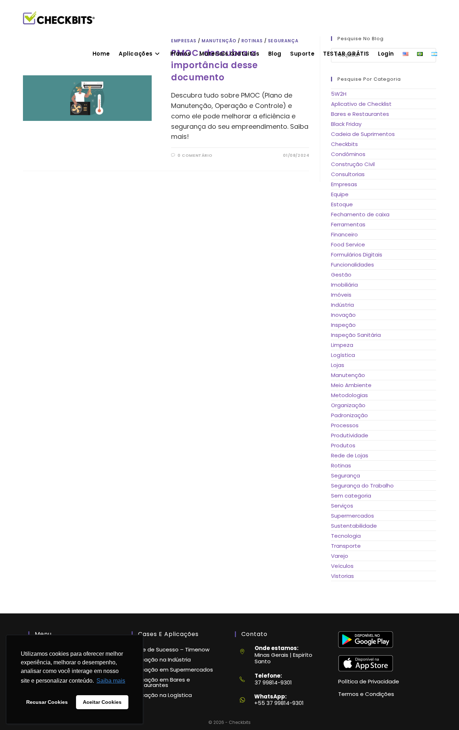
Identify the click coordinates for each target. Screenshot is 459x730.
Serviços (342, 505)
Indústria (342, 305)
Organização (348, 405)
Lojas (337, 365)
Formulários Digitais (356, 254)
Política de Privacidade (368, 681)
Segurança (345, 475)
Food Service (348, 244)
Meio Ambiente (351, 385)
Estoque (342, 204)
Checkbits (344, 144)
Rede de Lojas (349, 455)
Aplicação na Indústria (161, 659)
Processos (345, 425)
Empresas (344, 184)
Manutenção (348, 375)
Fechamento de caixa (360, 214)
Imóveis (341, 294)
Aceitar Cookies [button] (102, 702)
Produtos (343, 445)
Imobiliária (344, 284)
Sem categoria (351, 495)
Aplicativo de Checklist (361, 104)
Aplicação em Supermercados (172, 669)
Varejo (339, 556)
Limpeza (342, 345)
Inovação (343, 315)
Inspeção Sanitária (356, 335)
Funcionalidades (352, 264)
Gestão (341, 274)
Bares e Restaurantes (360, 114)
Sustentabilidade (354, 525)
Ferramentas (348, 224)
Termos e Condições (366, 694)
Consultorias (348, 174)
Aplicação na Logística (162, 695)
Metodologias (349, 395)
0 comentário (195, 155)
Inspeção (343, 325)
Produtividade (349, 435)
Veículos (342, 566)
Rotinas (341, 465)
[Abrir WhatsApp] (441, 711)
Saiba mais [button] (110, 681)
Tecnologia (346, 536)
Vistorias (342, 576)
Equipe (340, 194)
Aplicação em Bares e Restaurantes (161, 682)
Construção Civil (353, 164)
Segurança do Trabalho (362, 485)
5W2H (338, 94)
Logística (343, 355)
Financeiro (344, 234)
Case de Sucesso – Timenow (170, 649)
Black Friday (346, 124)
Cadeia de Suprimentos (363, 134)
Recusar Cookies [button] (47, 702)
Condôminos (348, 154)
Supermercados (352, 515)
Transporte (346, 546)
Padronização (349, 415)
